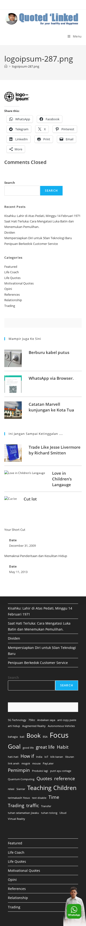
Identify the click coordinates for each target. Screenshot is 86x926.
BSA (45, 736)
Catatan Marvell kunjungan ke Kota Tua (51, 407)
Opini (8, 289)
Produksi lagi (40, 771)
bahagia (13, 736)
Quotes (44, 778)
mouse (36, 763)
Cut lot (30, 499)
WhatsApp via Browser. (51, 378)
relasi (11, 789)
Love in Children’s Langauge (62, 478)
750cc (31, 720)
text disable (39, 798)
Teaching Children (51, 788)
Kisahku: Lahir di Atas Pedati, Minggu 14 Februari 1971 (42, 216)
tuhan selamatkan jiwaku (23, 813)
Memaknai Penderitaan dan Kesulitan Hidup (35, 556)
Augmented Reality (34, 726)
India (39, 756)
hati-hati (13, 756)
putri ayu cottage (60, 771)
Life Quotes (12, 278)
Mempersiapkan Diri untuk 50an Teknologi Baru (38, 238)
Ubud (62, 813)
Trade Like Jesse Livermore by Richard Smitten (55, 450)
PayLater (48, 763)
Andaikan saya (46, 720)
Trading (9, 306)
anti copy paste (66, 720)
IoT (46, 756)
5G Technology (17, 720)
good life (28, 747)
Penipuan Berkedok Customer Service (31, 244)
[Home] (5, 66)
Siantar (20, 789)
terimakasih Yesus (19, 798)
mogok (26, 763)
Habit (63, 747)
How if (27, 756)
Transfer (46, 806)
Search (9, 182)
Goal (14, 746)
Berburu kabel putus (49, 352)
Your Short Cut (14, 529)
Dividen (9, 232)
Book (34, 735)
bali (22, 736)
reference (64, 778)
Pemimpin (19, 770)
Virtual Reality (16, 819)
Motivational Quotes (19, 283)
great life (45, 747)
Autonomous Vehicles (61, 726)
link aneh (13, 763)
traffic (32, 805)
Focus (59, 735)
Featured (10, 266)
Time (53, 797)
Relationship (13, 300)
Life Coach (11, 272)
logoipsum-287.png (25, 66)
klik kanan (56, 756)
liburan (69, 756)
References (12, 294)
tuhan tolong (49, 813)
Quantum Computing (21, 779)
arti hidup (14, 726)
